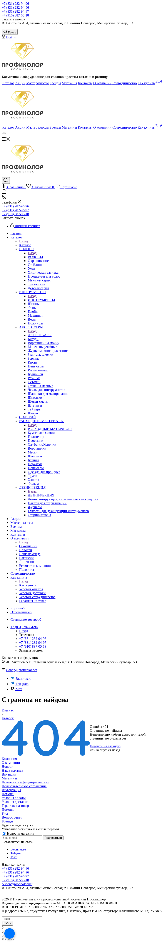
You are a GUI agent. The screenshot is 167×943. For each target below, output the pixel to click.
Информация (11, 790)
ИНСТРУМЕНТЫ (41, 300)
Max (19, 689)
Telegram (22, 684)
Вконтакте (23, 678)
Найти (7, 923)
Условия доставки (15, 802)
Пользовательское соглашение (24, 786)
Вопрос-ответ (12, 817)
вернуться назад (108, 750)
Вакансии (9, 774)
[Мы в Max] (9, 933)
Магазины (9, 778)
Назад (23, 241)
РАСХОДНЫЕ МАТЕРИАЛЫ (50, 429)
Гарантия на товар (15, 805)
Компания (9, 759)
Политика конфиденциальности (25, 782)
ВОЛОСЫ (35, 257)
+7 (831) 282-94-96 (15, 3)
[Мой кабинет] (4, 135)
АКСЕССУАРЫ (40, 335)
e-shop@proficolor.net (21, 670)
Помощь (8, 794)
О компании (28, 546)
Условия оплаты (14, 798)
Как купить (27, 585)
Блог (5, 813)
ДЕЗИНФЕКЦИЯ (41, 495)
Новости (8, 766)
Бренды (7, 821)
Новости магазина (20, 833)
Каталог (25, 245)
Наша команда (12, 770)
